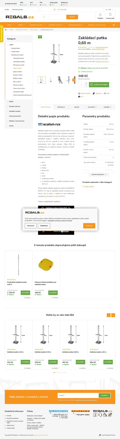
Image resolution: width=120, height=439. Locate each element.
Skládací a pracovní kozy (16, 121)
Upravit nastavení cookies (41, 435)
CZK (110, 9)
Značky (11, 126)
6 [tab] (62, 372)
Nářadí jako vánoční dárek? (34, 416)
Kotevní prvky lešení (19, 88)
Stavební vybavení (14, 106)
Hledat (72, 17)
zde (44, 221)
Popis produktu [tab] (46, 107)
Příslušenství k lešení (17, 55)
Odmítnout (44, 226)
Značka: (98, 49)
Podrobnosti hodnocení (102, 47)
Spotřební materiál (14, 111)
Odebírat (104, 395)
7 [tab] (64, 372)
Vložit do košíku (101, 85)
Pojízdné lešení (15, 48)
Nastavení (30, 226)
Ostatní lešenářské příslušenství (22, 95)
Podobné (106, 107)
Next (113, 315)
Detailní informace (102, 62)
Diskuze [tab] (76, 107)
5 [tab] (60, 372)
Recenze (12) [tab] (61, 107)
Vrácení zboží (10, 428)
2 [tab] (55, 372)
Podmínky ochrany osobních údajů (15, 422)
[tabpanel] (18, 275)
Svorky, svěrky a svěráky (34, 423)
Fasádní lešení (15, 51)
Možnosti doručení (86, 71)
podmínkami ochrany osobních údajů (86, 400)
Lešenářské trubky (18, 58)
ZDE (46, 196)
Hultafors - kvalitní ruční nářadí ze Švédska (36, 419)
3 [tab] (57, 372)
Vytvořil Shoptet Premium (108, 435)
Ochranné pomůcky (15, 116)
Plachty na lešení (18, 85)
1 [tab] (54, 372)
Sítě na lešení (17, 82)
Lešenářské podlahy (19, 62)
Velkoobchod (10, 425)
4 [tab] (59, 372)
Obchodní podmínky (17, 9)
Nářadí (11, 101)
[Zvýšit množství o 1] (86, 83)
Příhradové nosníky (18, 65)
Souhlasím (89, 226)
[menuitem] (10, 25)
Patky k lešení (17, 68)
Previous (109, 315)
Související (91, 107)
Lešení (11, 45)
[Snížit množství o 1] (86, 86)
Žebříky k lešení (17, 78)
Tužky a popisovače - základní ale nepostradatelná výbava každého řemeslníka (35, 427)
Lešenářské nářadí (18, 92)
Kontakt (7, 9)
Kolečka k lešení (17, 75)
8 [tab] (65, 372)
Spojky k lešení (17, 72)
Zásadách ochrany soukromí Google (60, 221)
